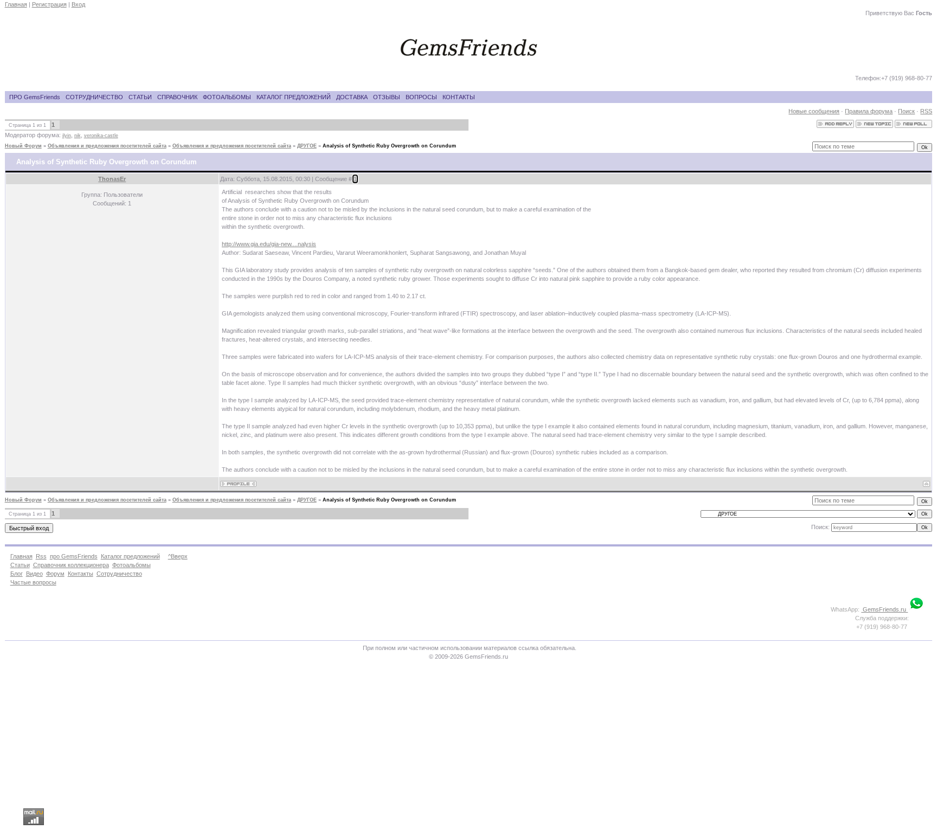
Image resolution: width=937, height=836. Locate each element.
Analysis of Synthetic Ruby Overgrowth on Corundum (389, 146)
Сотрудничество (119, 573)
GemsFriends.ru (884, 609)
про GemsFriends (74, 556)
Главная (16, 4)
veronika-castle (101, 135)
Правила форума (869, 111)
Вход (78, 4)
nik (77, 135)
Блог (16, 573)
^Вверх (178, 556)
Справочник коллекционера (71, 565)
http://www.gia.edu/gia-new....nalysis (269, 244)
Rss (41, 556)
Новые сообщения (813, 111)
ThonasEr (112, 179)
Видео (34, 573)
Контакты (80, 573)
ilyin (66, 135)
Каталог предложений (130, 556)
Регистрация (49, 4)
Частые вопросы (33, 582)
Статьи (20, 565)
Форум (55, 573)
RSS (926, 111)
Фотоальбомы (131, 565)
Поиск (906, 111)
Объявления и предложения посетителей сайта (107, 146)
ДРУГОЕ (307, 146)
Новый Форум (23, 146)
